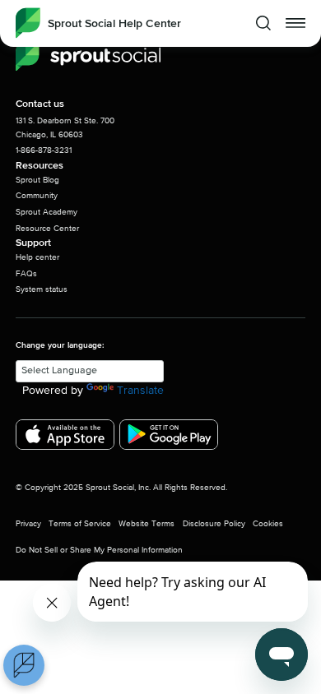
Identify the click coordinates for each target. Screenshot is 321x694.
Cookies (268, 524)
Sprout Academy (46, 212)
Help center (37, 257)
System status (41, 289)
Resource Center (47, 228)
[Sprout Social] (88, 57)
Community (37, 196)
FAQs (26, 274)
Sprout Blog (37, 180)
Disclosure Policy (214, 524)
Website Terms (146, 524)
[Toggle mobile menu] (295, 23)
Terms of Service (80, 524)
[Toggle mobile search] (263, 23)
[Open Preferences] (23, 665)
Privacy (28, 524)
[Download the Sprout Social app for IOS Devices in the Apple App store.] (65, 434)
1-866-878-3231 (44, 150)
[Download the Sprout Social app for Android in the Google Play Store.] (168, 434)
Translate (140, 390)
